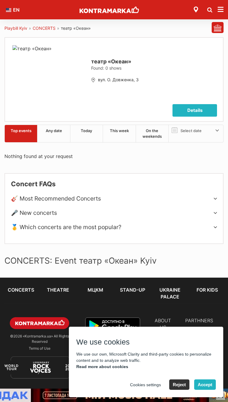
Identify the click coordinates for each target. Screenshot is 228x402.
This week (119, 130)
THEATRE (58, 290)
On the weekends (152, 133)
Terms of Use (39, 348)
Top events (21, 130)
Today (86, 130)
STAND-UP (132, 290)
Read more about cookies (102, 366)
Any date (54, 130)
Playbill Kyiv (15, 28)
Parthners (199, 320)
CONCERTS (44, 28)
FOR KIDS (207, 290)
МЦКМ (95, 290)
